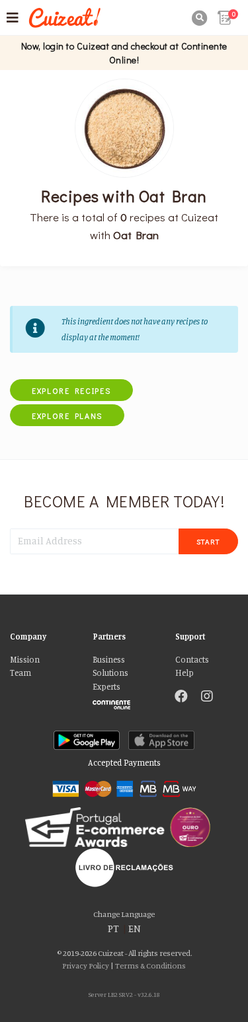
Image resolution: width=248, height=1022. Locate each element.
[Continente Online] (124, 702)
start (208, 541)
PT (113, 928)
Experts (106, 687)
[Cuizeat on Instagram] (207, 697)
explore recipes (71, 390)
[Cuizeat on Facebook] (181, 697)
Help (184, 673)
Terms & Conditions (150, 965)
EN (134, 928)
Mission (25, 660)
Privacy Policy (85, 965)
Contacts (192, 660)
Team (20, 673)
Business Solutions (110, 666)
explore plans (67, 415)
